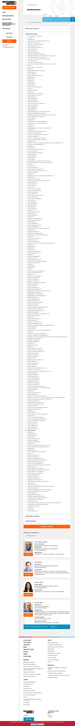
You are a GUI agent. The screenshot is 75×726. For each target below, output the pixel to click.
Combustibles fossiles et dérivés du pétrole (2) (37, 123)
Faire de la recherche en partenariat (56, 671)
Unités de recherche (6, 19)
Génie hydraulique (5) (32, 202)
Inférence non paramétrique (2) (34, 251)
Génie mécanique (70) (32, 208)
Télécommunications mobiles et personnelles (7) (38, 481)
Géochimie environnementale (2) (34, 218)
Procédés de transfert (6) (33, 376)
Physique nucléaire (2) (32, 364)
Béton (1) (29, 65)
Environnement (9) (31, 165)
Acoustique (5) (30, 37)
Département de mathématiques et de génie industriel (46, 545)
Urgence (25, 654)
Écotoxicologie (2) (31, 157)
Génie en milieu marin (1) (33, 197)
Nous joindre (26, 704)
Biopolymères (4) (31, 82)
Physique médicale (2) (32, 361)
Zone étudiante (9, 33)
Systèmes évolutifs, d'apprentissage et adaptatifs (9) (39, 464)
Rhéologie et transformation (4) (34, 409)
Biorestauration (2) (31, 83)
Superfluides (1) (30, 448)
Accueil (4, 12)
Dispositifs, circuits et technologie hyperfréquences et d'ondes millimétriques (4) (45, 142)
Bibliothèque (51, 649)
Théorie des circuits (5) (32, 484)
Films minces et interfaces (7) (34, 179)
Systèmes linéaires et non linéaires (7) (35, 471)
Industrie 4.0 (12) (31, 249)
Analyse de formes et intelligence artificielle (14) (38, 40)
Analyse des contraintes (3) (33, 42)
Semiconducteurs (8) (32, 433)
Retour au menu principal (10, 7)
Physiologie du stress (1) (32, 345)
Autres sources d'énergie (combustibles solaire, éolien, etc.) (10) (41, 64)
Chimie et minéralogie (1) (33, 105)
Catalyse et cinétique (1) (32, 90)
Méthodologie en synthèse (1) (33, 315)
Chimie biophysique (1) (32, 100)
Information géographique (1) (33, 256)
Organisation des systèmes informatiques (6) (37, 333)
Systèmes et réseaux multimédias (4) (35, 463)
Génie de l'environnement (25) (34, 188)
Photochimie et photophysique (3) (34, 338)
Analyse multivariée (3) (32, 49)
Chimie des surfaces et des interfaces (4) (36, 103)
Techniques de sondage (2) (33, 476)
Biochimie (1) (30, 68)
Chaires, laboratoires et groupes (31, 666)
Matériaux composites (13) (33, 279)
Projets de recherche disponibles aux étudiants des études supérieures (8, 24)
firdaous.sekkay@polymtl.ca (40, 587)
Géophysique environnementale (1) (35, 233)
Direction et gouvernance (29, 694)
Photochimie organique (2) (33, 341)
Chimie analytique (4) (32, 96)
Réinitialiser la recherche (47, 526)
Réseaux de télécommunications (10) (35, 404)
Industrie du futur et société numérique (43, 622)
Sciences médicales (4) (32, 425)
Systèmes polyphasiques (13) (33, 474)
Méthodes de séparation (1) (33, 312)
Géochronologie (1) (31, 221)
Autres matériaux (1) (32, 60)
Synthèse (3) (30, 453)
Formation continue (52, 677)
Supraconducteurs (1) (32, 450)
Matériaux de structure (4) (33, 280)
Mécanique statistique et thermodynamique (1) (37, 307)
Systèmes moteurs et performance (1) (35, 473)
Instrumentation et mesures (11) (34, 259)
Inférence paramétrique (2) (33, 252)
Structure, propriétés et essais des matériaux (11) (38, 446)
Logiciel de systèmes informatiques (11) (36, 271)
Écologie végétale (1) (32, 156)
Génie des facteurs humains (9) (34, 190)
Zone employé (9, 37)
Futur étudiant (27, 640)
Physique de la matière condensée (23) (35, 351)
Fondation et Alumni (28, 649)
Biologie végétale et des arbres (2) (35, 75)
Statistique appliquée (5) (32, 440)
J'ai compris (33, 724)
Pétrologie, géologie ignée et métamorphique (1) (38, 335)
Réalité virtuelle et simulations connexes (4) (37, 395)
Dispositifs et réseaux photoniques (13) (36, 144)
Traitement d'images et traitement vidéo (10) (37, 497)
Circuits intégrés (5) (31, 118)
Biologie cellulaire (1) (32, 73)
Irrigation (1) (30, 264)
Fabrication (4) (30, 174)
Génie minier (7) (31, 210)
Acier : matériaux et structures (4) (35, 36)
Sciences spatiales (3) (32, 427)
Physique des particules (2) (33, 354)
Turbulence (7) (30, 507)
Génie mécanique (39, 614)
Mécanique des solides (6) (33, 305)
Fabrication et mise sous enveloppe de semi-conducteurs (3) (40, 175)
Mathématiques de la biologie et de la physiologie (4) (39, 290)
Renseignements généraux (29, 682)
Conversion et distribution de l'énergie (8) (36, 137)
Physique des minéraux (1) (33, 353)
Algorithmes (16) (31, 39)
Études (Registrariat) (53, 642)
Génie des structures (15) (32, 192)
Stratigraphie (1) (31, 443)
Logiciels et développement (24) (34, 272)
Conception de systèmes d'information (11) (36, 131)
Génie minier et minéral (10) (33, 211)
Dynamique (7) (30, 146)
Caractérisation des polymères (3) (34, 87)
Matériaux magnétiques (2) (33, 284)
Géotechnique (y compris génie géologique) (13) (37, 234)
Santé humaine (56, 622)
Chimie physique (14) (32, 110)
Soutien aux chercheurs (29, 672)
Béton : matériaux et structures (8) (35, 67)
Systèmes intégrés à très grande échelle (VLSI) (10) (38, 469)
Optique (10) (30, 331)
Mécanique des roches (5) (33, 303)
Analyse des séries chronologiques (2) (35, 44)
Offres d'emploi (27, 656)
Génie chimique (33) (31, 185)
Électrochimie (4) (31, 159)
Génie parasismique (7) (32, 215)
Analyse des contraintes (52, 611)
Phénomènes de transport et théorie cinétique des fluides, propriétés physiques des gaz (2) (47, 336)
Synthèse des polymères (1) (33, 455)
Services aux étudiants (53, 659)
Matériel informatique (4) (33, 287)
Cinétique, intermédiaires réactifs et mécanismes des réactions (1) (42, 114)
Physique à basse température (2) (34, 348)
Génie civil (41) (30, 187)
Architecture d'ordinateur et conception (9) (37, 57)
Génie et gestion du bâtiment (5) (34, 198)
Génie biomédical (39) (32, 183)
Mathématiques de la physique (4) (34, 292)
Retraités (25, 651)
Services (25, 697)
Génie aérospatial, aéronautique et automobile (59, 613)
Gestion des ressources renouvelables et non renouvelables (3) (41, 243)
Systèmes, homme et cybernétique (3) (35, 468)
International (26, 686)
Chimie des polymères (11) (33, 101)
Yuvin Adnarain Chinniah (40, 541)
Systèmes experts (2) (32, 466)
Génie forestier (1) (31, 200)
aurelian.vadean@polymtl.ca (40, 607)
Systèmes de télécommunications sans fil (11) (37, 460)
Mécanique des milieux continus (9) (35, 302)
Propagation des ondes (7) (33, 381)
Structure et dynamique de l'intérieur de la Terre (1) (38, 445)
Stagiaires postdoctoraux (29, 676)
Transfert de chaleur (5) (32, 501)
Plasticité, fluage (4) (32, 366)
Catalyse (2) (30, 88)
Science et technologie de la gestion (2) (36, 417)
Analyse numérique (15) (32, 50)
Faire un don (29, 719)
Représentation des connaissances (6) (35, 402)
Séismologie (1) (30, 432)
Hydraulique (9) (31, 244)
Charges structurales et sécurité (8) (35, 93)
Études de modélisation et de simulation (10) (37, 170)
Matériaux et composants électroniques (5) (36, 282)
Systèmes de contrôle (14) (33, 456)
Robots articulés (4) (31, 412)
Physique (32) (30, 346)
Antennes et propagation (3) (33, 52)
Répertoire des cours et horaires (56, 646)
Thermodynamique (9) (32, 492)
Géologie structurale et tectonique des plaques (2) (38, 228)
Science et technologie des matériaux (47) (36, 420)
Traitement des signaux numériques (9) (36, 496)
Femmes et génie (27, 688)
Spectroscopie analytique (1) (33, 438)
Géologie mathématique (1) (33, 226)
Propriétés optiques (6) (32, 389)
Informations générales (29, 662)
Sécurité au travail (60, 554)
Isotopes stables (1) (31, 266)
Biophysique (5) (30, 80)
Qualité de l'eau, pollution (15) (34, 392)
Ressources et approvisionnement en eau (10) (37, 407)
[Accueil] (9, 3)
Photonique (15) (30, 343)
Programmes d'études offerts (55, 644)
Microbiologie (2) (31, 317)
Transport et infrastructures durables (42, 618)
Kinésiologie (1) (30, 267)
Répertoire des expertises (29, 664)
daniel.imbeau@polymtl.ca (40, 567)
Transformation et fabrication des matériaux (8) (38, 504)
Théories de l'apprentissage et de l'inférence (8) (38, 491)
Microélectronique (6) (32, 320)
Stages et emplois (52, 657)
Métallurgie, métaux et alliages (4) (35, 308)
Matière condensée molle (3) (33, 298)
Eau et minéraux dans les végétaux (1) (35, 149)
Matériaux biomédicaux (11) (33, 277)
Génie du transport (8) (32, 193)
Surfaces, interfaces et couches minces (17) (36, 451)
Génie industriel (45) (32, 205)
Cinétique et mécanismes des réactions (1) (36, 113)
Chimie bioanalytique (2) (32, 98)
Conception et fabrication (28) (34, 133)
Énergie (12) (30, 164)
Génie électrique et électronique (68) (35, 195)
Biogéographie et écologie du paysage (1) (36, 70)
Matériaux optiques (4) (32, 285)
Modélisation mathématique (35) (34, 323)
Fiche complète (28, 554)
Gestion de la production (61, 571)
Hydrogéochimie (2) (31, 246)
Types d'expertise (6, 28)
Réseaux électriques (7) (32, 405)
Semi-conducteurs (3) (32, 435)
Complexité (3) (30, 129)
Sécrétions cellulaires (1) (32, 428)
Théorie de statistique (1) (33, 487)
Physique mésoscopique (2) (33, 363)
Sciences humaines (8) (32, 423)
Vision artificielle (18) (32, 510)
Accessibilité (26, 702)
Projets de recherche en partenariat (32, 674)
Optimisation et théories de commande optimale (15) (39, 330)
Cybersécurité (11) (31, 141)
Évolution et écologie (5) (32, 172)
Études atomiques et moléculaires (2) (35, 169)
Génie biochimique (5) (32, 182)
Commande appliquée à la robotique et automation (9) (39, 128)
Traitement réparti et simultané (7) (35, 499)
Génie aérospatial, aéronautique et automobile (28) (38, 180)
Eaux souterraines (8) (32, 151)
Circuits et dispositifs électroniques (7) (36, 116)
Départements (51, 651)
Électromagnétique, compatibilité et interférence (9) (39, 160)
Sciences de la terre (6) (32, 422)
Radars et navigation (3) (32, 394)
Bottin (50, 15)
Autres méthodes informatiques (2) (35, 62)
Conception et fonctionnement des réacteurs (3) (38, 134)
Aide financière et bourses (54, 653)
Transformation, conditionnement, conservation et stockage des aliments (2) (44, 502)
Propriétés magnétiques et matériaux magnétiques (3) (39, 387)
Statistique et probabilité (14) (33, 441)
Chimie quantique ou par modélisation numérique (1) (39, 111)
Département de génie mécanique (41, 606)
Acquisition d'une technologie (55, 673)
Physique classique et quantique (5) (35, 349)
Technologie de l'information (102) (35, 479)
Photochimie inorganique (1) (33, 340)
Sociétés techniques (52, 655)
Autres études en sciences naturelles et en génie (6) (38, 59)
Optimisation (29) (31, 328)
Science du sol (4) (31, 415)
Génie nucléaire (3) (31, 213)
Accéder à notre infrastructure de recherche (58, 675)
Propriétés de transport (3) (33, 384)
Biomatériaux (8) (31, 77)
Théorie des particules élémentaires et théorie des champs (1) (41, 486)
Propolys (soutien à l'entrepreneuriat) (32, 692)
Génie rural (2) (30, 216)
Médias (25, 647)
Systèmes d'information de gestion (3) (35, 461)
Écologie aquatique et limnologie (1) (35, 152)
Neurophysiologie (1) (32, 326)
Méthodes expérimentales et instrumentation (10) (38, 313)
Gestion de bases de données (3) (34, 238)
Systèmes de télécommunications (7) (35, 458)
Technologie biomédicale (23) (34, 478)
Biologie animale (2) (31, 72)
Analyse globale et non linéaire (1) (34, 47)
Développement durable (29, 690)
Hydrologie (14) (30, 248)
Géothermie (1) (30, 236)
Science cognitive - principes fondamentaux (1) (37, 414)
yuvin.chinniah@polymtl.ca (40, 550)
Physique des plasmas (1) (32, 356)
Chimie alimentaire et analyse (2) (34, 95)
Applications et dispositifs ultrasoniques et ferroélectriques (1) (41, 55)
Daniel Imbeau (38, 562)
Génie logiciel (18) (31, 206)
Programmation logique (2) (33, 379)
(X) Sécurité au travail (31, 535)
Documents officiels (28, 684)
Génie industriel (37, 554)
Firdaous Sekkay (38, 582)
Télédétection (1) (31, 483)
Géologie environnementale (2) (34, 225)
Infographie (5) (30, 254)
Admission (9, 41)
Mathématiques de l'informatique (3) (35, 294)
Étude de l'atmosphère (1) (33, 167)
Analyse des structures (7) (33, 45)
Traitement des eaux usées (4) (34, 494)
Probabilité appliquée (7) (32, 372)
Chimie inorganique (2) (32, 106)
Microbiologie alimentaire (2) (34, 318)
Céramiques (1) (30, 91)
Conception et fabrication (40, 611)
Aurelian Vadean (38, 602)
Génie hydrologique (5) (32, 203)
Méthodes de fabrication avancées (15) (35, 310)
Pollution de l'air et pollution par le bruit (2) (37, 368)
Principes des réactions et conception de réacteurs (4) (39, 371)
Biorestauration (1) (31, 85)
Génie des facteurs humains (49, 554)
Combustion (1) (30, 126)
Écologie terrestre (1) (32, 154)
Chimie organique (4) (32, 108)
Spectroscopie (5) (31, 437)
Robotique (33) (30, 410)
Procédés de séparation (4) (33, 374)
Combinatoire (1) (31, 119)
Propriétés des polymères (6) (33, 382)
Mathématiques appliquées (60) (34, 289)
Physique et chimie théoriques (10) (35, 359)
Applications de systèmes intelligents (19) (36, 54)
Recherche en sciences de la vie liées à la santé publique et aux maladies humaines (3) (46, 397)
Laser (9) (29, 269)
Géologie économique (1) (32, 223)
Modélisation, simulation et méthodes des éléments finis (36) (40, 325)
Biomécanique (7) (31, 78)
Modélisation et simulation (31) (34, 322)
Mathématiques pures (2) (32, 297)
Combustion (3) (30, 124)
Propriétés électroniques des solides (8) (36, 386)
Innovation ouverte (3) (32, 257)
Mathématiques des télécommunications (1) (36, 295)
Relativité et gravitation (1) (33, 400)
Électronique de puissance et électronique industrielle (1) (40, 162)
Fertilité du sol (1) (31, 177)
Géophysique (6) (31, 229)
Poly (45, 15)
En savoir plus (40, 724)
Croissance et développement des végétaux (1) (37, 139)
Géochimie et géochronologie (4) (34, 220)
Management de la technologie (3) (34, 275)
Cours (56, 15)
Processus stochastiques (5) (33, 377)
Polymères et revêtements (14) (34, 369)
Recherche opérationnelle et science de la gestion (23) (39, 399)
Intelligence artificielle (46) (33, 262)
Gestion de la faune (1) (32, 239)
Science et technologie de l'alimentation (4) (37, 418)
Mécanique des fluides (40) (33, 300)
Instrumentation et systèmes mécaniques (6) (37, 261)
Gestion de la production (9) (33, 241)
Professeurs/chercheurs (8, 15)
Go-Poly (50, 661)
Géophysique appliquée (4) (33, 231)
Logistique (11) (30, 274)
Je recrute (53, 626)
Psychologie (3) (30, 391)
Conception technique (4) (33, 136)
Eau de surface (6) (31, 147)
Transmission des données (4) (34, 506)
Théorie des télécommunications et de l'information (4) (39, 489)
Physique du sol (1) (31, 358)
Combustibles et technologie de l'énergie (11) (37, 121)
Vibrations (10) (30, 509)
